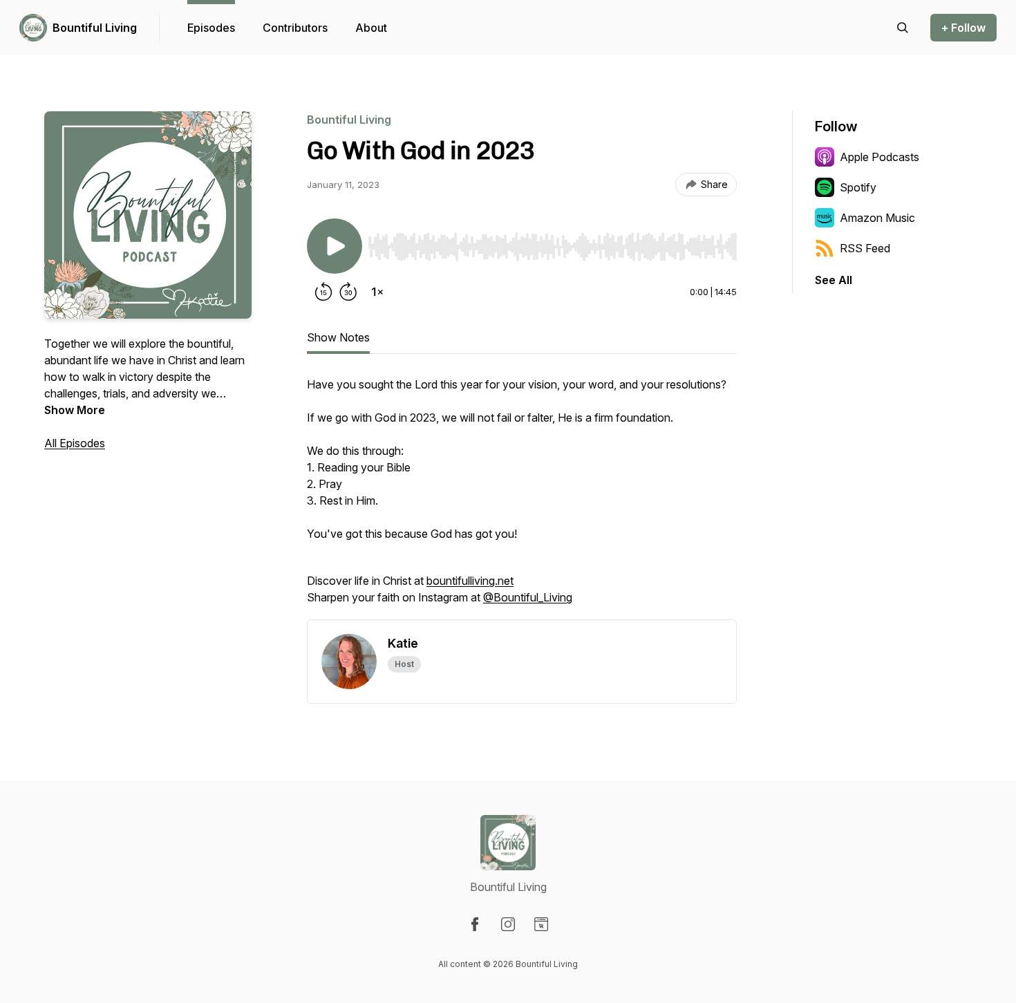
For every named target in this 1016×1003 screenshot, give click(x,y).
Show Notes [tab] (338, 337)
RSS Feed (865, 248)
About (371, 28)
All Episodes (74, 443)
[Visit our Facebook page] (475, 924)
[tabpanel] (522, 497)
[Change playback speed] (377, 291)
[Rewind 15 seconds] (323, 291)
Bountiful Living (95, 28)
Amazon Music (877, 218)
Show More (74, 410)
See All (833, 280)
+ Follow (963, 28)
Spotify (858, 187)
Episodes (211, 28)
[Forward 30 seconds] (348, 291)
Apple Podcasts (879, 157)
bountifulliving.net (470, 581)
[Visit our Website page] (541, 924)
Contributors (295, 28)
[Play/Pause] (334, 246)
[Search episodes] (902, 27)
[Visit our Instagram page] (508, 924)
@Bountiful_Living (527, 597)
